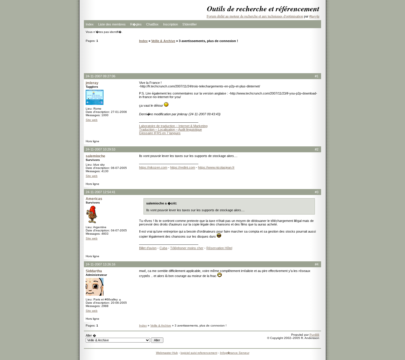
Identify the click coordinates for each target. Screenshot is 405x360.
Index (90, 24)
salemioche (95, 156)
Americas (94, 199)
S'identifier (189, 24)
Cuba (163, 248)
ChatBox (152, 24)
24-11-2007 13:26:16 (100, 264)
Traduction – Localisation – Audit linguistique (170, 129)
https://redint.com (182, 167)
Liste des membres (112, 24)
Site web (92, 119)
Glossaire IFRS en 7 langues (160, 133)
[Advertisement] (202, 57)
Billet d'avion (148, 248)
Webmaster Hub (167, 352)
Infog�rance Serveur (234, 352)
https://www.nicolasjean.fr (216, 167)
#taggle (314, 16)
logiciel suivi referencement (199, 352)
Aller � (91, 335)
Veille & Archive (163, 41)
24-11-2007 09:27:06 (100, 76)
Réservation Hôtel (219, 248)
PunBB (314, 334)
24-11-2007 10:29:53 (100, 149)
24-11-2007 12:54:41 (100, 192)
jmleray (92, 83)
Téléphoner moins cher (186, 248)
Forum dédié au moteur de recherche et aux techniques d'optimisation (255, 16)
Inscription (170, 24)
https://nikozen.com (153, 167)
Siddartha (94, 271)
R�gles (136, 24)
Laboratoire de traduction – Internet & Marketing (173, 126)
